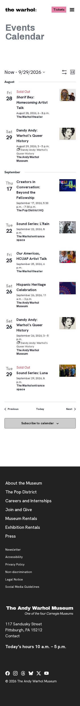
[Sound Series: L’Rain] (67, 227)
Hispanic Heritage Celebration (31, 287)
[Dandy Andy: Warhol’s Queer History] (67, 134)
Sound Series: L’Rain (33, 223)
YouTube (46, 673)
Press (10, 536)
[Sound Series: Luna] (67, 371)
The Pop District (21, 492)
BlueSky (31, 673)
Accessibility (14, 557)
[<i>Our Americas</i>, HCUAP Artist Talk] (67, 257)
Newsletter (13, 550)
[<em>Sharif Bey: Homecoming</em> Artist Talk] (67, 95)
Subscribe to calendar (37, 423)
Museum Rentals (21, 518)
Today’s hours (35, 646)
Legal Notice (14, 579)
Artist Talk (32, 102)
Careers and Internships (28, 501)
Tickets (59, 9)
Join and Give (18, 509)
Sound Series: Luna (32, 373)
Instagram (15, 673)
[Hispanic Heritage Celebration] (67, 288)
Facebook (7, 673)
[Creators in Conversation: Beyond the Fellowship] (67, 185)
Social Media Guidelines (22, 587)
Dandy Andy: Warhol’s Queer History (29, 135)
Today (40, 409)
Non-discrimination (18, 572)
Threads (23, 673)
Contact (12, 635)
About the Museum (23, 483)
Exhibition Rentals (22, 527)
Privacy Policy (14, 564)
